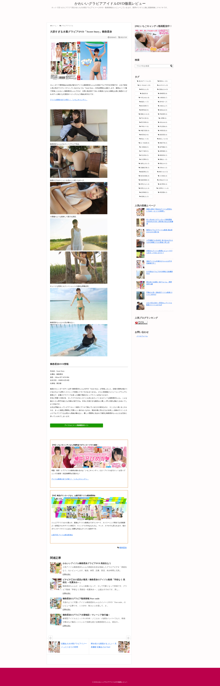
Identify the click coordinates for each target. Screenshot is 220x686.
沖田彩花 (163, 130)
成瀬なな (144, 196)
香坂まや (163, 163)
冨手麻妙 (163, 147)
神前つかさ (163, 172)
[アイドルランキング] (141, 324)
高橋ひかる (144, 114)
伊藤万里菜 (144, 130)
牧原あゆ (163, 110)
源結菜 (145, 93)
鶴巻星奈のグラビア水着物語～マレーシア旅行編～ (86, 615)
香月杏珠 (144, 122)
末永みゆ (163, 122)
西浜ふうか (163, 139)
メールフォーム (142, 336)
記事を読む (67, 574)
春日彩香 (144, 106)
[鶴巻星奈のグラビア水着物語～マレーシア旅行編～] (56, 619)
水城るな (163, 106)
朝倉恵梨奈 (144, 180)
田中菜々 (163, 102)
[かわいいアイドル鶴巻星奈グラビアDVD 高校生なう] (56, 568)
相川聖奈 (163, 184)
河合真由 (163, 126)
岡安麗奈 (163, 192)
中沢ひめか (144, 97)
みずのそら (163, 85)
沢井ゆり (163, 167)
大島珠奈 (163, 97)
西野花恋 (144, 110)
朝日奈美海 (144, 176)
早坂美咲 (163, 114)
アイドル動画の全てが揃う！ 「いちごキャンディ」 (68, 100)
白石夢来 (144, 159)
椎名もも (144, 89)
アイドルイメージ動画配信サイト (77, 425)
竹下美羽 (144, 151)
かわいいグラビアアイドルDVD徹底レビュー (110, 3)
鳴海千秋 (163, 143)
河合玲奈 (144, 155)
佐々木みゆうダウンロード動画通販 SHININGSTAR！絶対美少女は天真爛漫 (159, 222)
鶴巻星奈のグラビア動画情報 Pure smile (81, 598)
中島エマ (144, 126)
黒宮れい (163, 81)
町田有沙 (144, 134)
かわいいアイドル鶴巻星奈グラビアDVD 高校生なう (87, 563)
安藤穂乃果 (144, 167)
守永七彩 (144, 118)
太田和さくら (163, 188)
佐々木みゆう (144, 85)
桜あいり (144, 139)
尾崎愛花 (163, 93)
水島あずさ (163, 180)
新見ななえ (144, 188)
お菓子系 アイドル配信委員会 (62, 535)
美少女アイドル (145, 81)
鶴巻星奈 (123, 548)
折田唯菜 (144, 192)
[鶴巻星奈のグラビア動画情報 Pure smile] (56, 603)
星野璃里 (163, 151)
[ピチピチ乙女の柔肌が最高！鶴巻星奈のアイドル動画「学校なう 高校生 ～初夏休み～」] (56, 584)
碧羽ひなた (144, 184)
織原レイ (144, 102)
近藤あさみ (163, 89)
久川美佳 (163, 176)
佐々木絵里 (144, 143)
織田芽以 (144, 172)
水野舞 (163, 118)
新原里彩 (163, 134)
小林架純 (144, 147)
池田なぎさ (144, 163)
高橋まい (163, 159)
